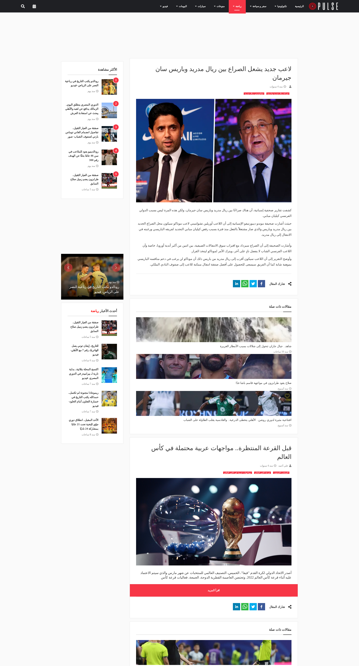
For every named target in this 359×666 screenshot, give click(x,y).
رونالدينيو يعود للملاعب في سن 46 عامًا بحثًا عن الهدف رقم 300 (83, 156)
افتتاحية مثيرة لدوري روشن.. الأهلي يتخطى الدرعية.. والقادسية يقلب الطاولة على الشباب (237, 419)
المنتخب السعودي (281, 473)
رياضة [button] (242, 6)
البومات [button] (191, 6)
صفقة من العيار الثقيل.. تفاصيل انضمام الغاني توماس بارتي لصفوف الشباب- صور (81, 132)
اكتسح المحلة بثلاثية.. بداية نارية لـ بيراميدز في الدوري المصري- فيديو (83, 374)
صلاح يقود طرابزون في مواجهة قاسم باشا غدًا (263, 383)
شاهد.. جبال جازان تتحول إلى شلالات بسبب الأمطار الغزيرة (255, 346)
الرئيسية (300, 6)
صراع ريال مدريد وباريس (277, 93)
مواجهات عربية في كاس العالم (237, 473)
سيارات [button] (208, 6)
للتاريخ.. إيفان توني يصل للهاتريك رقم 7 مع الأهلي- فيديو (84, 350)
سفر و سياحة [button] (261, 6)
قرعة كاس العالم (262, 473)
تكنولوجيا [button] (281, 6)
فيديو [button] (175, 6)
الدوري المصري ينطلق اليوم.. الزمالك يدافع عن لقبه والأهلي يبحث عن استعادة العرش (81, 109)
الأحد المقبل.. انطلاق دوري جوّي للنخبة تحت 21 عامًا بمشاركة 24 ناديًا (83, 424)
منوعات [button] (225, 6)
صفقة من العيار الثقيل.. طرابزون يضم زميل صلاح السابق (84, 179)
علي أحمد (283, 465)
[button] (261, 283)
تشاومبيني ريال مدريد (254, 93)
